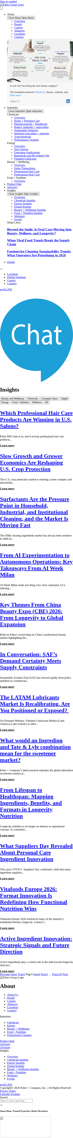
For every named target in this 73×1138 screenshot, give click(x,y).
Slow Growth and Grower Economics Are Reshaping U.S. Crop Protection (31, 462)
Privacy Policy (8, 1090)
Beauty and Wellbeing (12, 398)
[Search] (1, 1105)
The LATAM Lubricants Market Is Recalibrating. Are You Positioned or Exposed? (35, 703)
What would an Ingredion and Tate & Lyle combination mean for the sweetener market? (35, 750)
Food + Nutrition (20, 402)
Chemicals (32, 398)
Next (65, 974)
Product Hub (7, 1041)
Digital (64, 398)
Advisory (5, 1044)
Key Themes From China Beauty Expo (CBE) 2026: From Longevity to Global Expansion (31, 614)
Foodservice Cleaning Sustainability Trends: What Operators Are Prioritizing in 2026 (39, 253)
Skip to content (8, 1)
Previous (5, 974)
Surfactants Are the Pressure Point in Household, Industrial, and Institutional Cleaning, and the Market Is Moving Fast (34, 512)
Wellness (37, 402)
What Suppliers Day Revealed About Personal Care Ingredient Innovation (36, 852)
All (46, 402)
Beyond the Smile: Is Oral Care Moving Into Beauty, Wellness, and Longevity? (39, 231)
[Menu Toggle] (1, 8)
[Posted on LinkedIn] (68, 101)
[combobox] (16, 1101)
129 (57, 974)
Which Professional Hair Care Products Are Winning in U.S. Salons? (36, 419)
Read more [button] (15, 95)
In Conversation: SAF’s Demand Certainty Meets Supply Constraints (30, 660)
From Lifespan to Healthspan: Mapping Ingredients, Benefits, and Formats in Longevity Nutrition (31, 803)
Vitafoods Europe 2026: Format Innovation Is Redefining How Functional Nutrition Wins (33, 899)
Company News (50, 398)
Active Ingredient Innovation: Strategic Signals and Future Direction (36, 945)
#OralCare (40, 92)
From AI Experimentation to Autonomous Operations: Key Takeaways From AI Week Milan (36, 565)
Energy (5, 402)
